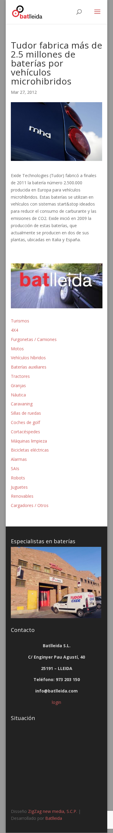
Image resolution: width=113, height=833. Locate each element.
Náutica (18, 395)
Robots (18, 478)
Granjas (18, 385)
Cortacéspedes (25, 431)
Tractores (20, 376)
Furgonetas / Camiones (34, 339)
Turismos (20, 321)
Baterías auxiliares (28, 367)
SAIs (15, 468)
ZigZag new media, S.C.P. (52, 811)
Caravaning (22, 404)
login (56, 702)
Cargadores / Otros (30, 505)
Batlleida (53, 818)
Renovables (22, 496)
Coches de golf (25, 422)
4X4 (14, 330)
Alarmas (19, 459)
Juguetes (19, 487)
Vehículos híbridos (28, 357)
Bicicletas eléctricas (30, 450)
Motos (17, 348)
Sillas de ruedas (26, 413)
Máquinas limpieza (29, 441)
